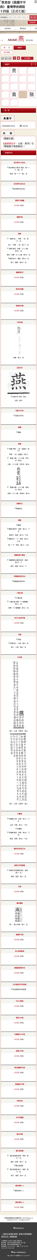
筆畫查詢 (23, 28)
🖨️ (14, 58)
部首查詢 (8, 28)
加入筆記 (27, 58)
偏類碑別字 (10, 143)
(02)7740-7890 (11, 1246)
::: (0, 40)
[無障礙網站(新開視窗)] (18, 1252)
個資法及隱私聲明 (10, 1234)
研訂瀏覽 (7, 52)
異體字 (19, 47)
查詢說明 (32, 22)
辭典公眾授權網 (25, 1234)
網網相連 (13, 1237)
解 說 (7, 47)
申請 (21, 205)
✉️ (18, 58)
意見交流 (4, 1237)
